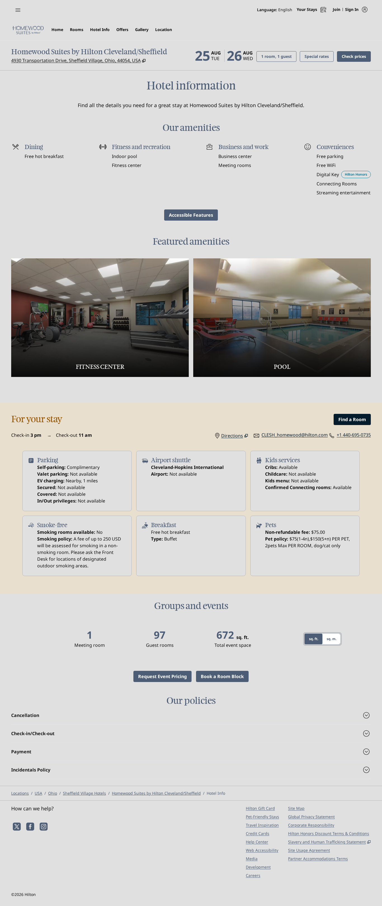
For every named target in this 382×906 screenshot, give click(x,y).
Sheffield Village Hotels (84, 793)
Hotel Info (216, 793)
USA (38, 793)
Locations (20, 793)
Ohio (52, 793)
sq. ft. (313, 638)
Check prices (356, 56)
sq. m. (331, 638)
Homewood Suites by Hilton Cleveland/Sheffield (156, 793)
